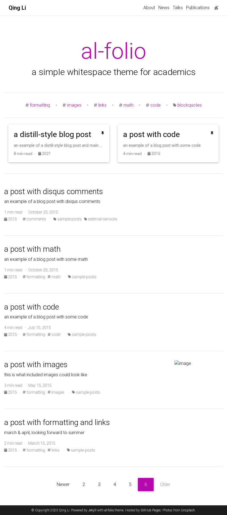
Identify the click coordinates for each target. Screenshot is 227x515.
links (102, 105)
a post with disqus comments (53, 191)
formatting (40, 105)
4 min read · (135, 153)
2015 (155, 153)
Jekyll (92, 510)
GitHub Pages (151, 510)
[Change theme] (214, 6)
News (163, 7)
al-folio (109, 510)
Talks (178, 7)
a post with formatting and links (57, 422)
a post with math (32, 249)
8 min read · (26, 153)
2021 (46, 153)
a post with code (31, 306)
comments (36, 219)
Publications (198, 7)
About (149, 7)
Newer (63, 484)
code (155, 105)
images (74, 105)
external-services (102, 219)
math (128, 105)
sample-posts (69, 219)
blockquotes (189, 105)
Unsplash (188, 510)
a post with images (36, 364)
